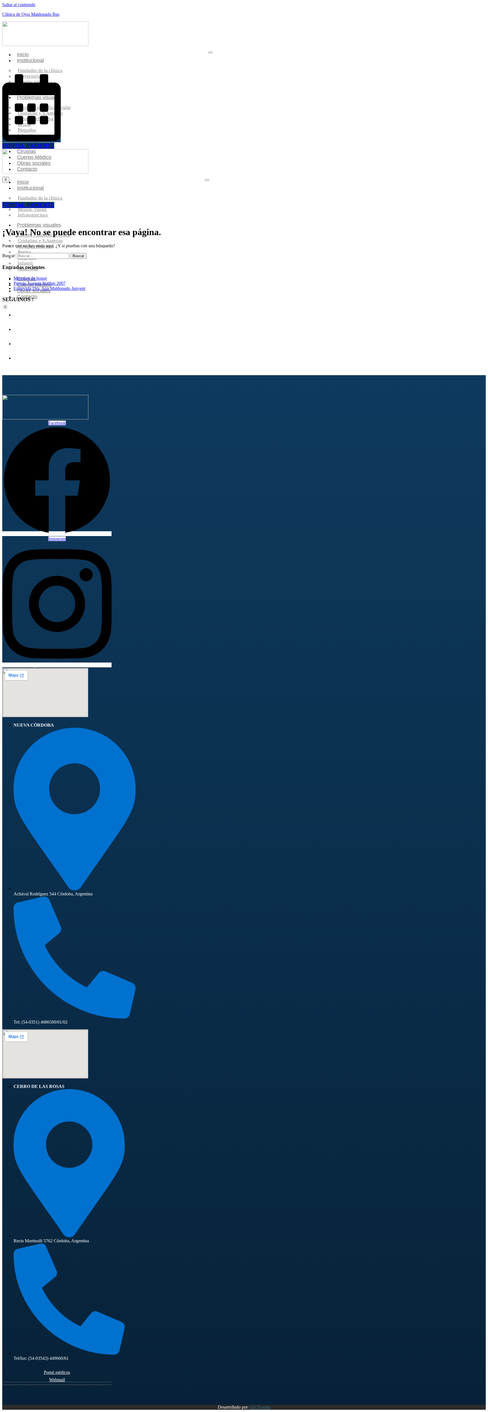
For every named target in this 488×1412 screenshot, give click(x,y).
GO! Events (259, 1407)
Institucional (30, 60)
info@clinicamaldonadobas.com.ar (57, 665)
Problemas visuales (39, 225)
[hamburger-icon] (210, 52)
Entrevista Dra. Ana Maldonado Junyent (49, 288)
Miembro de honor (30, 278)
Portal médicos (57, 1372)
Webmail (57, 1379)
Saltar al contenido (18, 4)
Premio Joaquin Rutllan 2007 (40, 283)
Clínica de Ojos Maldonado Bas (30, 14)
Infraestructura (33, 215)
